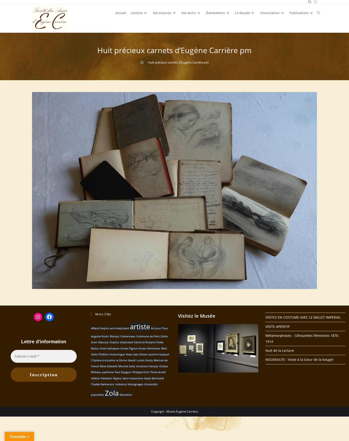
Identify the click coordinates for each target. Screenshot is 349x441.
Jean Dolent (140, 354)
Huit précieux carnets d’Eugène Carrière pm (178, 62)
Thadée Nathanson (102, 384)
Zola (112, 393)
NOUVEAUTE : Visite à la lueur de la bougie (299, 359)
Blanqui (114, 336)
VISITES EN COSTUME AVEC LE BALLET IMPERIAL (303, 317)
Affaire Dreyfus (100, 328)
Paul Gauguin (123, 372)
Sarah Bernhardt (154, 378)
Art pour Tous (159, 328)
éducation (126, 394)
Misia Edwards (109, 366)
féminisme (153, 348)
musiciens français (147, 366)
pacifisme (108, 372)
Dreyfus (114, 342)
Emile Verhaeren (110, 348)
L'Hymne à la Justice (103, 360)
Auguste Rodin (100, 336)
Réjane (117, 378)
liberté (132, 360)
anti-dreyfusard (119, 328)
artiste (140, 326)
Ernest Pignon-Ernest (133, 348)
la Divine (121, 360)
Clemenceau (127, 336)
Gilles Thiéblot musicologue (108, 354)
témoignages (135, 384)
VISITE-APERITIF (277, 326)
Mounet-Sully (126, 366)
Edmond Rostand (145, 342)
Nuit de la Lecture (279, 350)
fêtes (164, 348)
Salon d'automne (132, 378)
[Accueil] (141, 62)
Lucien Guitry (145, 360)
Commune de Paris (148, 336)
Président (106, 378)
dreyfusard (126, 342)
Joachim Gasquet (159, 354)
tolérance (121, 384)
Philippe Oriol (140, 372)
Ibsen (129, 354)
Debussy (103, 342)
